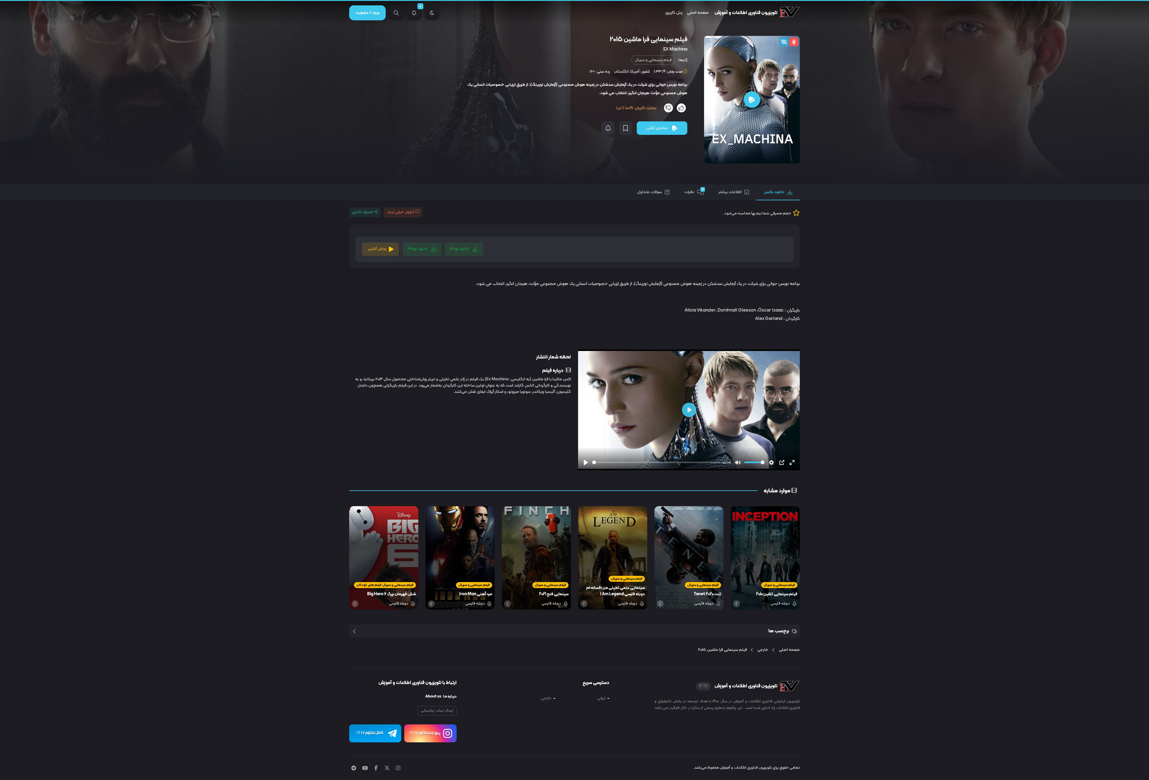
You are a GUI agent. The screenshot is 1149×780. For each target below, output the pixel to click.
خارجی (546, 698)
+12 (592, 72)
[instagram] (398, 769)
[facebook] (376, 769)
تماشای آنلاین (657, 128)
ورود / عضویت (367, 13)
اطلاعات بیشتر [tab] (729, 192)
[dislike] (668, 107)
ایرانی (601, 698)
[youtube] (365, 769)
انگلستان (621, 72)
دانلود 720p (459, 249)
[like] (681, 107)
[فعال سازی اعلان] (608, 128)
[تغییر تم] (432, 12)
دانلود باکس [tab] (774, 192)
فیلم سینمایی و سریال (653, 60)
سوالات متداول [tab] (649, 192)
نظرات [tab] (694, 191)
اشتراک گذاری (362, 212)
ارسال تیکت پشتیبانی (437, 711)
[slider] (656, 462)
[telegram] (353, 769)
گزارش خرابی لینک (400, 212)
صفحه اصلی (698, 12)
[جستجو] (396, 12)
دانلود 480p (418, 249)
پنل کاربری (674, 12)
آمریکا (634, 72)
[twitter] (387, 769)
